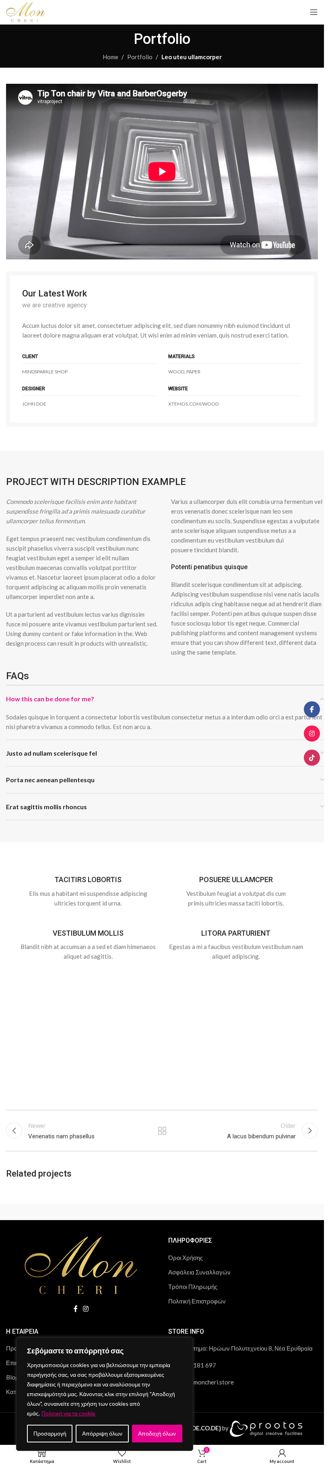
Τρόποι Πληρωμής (192, 1286)
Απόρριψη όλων (102, 1433)
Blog (12, 1377)
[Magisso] (125, 1212)
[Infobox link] (88, 887)
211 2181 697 (196, 1365)
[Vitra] (46, 1212)
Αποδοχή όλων (157, 1433)
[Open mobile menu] (314, 12)
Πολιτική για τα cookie (68, 1413)
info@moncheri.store (205, 1382)
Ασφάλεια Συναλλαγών (199, 1272)
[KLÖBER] (284, 1212)
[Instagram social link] (85, 1309)
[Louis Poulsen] (205, 1212)
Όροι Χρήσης (185, 1257)
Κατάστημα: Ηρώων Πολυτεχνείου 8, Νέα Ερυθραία (244, 1348)
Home (110, 56)
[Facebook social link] (75, 1309)
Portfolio (140, 56)
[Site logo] (25, 11)
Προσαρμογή (49, 1433)
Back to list (161, 1131)
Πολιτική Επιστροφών (197, 1301)
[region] (104, 1394)
